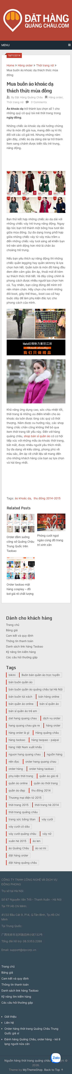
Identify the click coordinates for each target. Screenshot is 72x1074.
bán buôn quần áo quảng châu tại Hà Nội (35, 689)
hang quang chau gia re (24, 725)
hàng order (53, 725)
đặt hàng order (18, 855)
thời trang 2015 (19, 805)
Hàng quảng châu (47, 732)
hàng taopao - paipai (45, 740)
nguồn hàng (54, 754)
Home (10, 65)
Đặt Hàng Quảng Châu (29, 97)
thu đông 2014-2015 (47, 498)
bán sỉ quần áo (49, 703)
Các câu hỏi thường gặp (22, 657)
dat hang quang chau (23, 718)
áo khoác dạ (23, 498)
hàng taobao (17, 740)
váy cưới (47, 819)
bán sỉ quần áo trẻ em (23, 711)
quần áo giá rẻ (48, 776)
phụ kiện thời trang (21, 776)
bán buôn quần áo (20, 682)
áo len (36, 841)
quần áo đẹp (17, 790)
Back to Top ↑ (53, 1069)
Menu (5, 45)
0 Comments (39, 102)
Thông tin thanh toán (19, 641)
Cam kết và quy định (19, 635)
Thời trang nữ (45, 65)
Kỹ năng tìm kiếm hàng (21, 652)
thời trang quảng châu (23, 812)
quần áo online (18, 783)
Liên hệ (9, 1022)
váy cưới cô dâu (19, 826)
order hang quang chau (40, 761)
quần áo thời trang (46, 783)
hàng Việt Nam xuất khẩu (25, 747)
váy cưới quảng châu (22, 833)
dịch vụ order (51, 718)
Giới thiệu (10, 1016)
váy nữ (46, 833)
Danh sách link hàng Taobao (24, 646)
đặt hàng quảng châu (23, 862)
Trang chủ (12, 624)
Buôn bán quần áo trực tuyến (41, 675)
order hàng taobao (41, 768)
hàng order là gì (19, 732)
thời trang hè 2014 (47, 805)
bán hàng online (48, 696)
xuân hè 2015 (17, 841)
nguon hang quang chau (25, 754)
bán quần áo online (21, 703)
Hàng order (25, 65)
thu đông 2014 (41, 790)
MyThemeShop (33, 1069)
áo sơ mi (40, 848)
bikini (12, 675)
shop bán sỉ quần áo (37, 436)
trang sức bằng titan (22, 819)
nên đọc (14, 761)
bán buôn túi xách (20, 696)
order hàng (16, 768)
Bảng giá (12, 630)
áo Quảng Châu (19, 848)
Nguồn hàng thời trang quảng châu (27, 1060)
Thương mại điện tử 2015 (25, 797)
